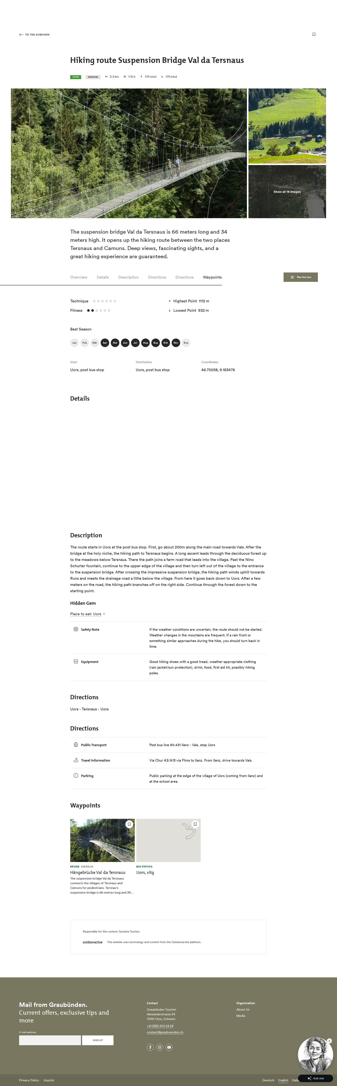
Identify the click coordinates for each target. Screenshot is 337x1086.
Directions (157, 277)
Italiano (297, 1080)
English (283, 1080)
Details (103, 277)
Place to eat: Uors (85, 613)
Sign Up (98, 1040)
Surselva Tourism (129, 931)
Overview (78, 277)
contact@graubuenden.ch (165, 1032)
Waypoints (212, 277)
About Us (242, 1009)
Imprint (49, 1080)
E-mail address (27, 1032)
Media (240, 1016)
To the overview (37, 34)
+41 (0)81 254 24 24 (160, 1026)
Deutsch (268, 1080)
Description (128, 277)
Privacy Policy (29, 1080)
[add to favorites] (314, 34)
